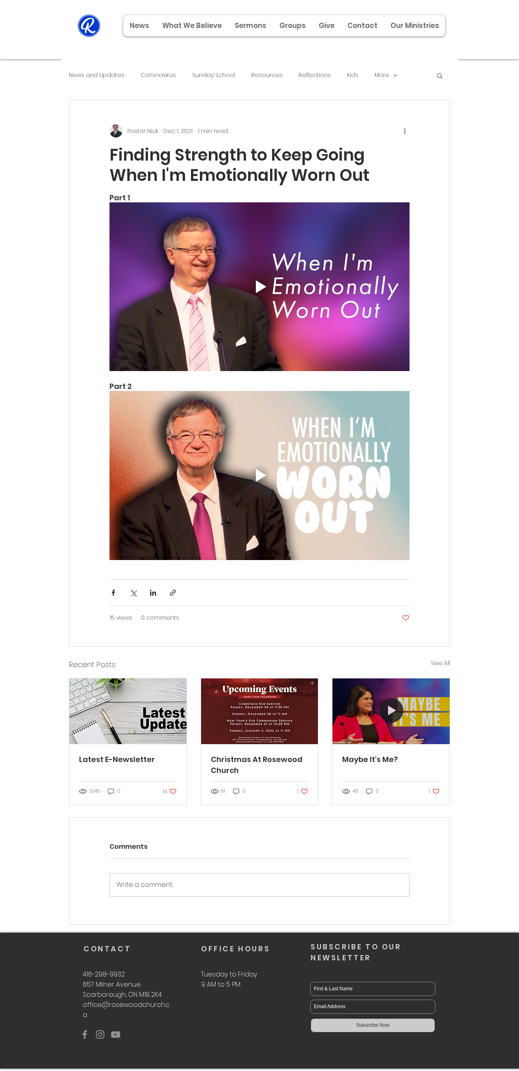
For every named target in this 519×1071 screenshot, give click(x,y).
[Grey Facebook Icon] (84, 1034)
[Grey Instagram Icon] (100, 1034)
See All (440, 663)
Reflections (315, 75)
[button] (414, 25)
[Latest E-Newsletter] (128, 711)
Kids (352, 75)
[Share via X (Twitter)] (133, 593)
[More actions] (405, 131)
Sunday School (213, 75)
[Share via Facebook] (113, 593)
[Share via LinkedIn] (153, 593)
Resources (267, 75)
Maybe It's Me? (370, 759)
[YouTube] (115, 1034)
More (382, 75)
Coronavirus (158, 75)
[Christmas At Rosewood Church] (259, 711)
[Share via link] (173, 593)
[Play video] (259, 286)
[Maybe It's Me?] (391, 711)
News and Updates (96, 75)
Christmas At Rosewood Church (256, 764)
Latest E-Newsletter (117, 759)
